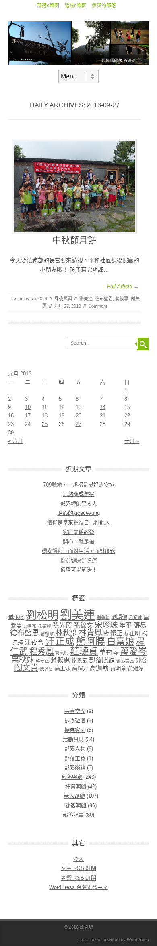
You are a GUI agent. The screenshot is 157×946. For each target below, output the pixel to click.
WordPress (138, 939)
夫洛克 (29, 626)
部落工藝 (74, 758)
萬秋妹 (22, 659)
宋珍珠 (106, 625)
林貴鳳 (90, 632)
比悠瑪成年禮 (78, 494)
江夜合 (34, 642)
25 (45, 424)
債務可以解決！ (78, 570)
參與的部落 (104, 5)
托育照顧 (75, 787)
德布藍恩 (104, 298)
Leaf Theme (89, 939)
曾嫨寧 (47, 633)
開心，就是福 (78, 541)
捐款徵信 (74, 720)
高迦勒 (99, 668)
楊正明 (132, 633)
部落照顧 (102, 660)
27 (78, 424)
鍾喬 (141, 660)
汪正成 (59, 641)
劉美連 (86, 298)
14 (102, 407)
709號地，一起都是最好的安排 (78, 485)
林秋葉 (66, 633)
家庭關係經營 (78, 532)
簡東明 (61, 652)
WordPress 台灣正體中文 (78, 887)
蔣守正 (42, 660)
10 (28, 407)
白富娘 (120, 641)
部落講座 (125, 660)
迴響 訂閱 (78, 878)
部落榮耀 (74, 768)
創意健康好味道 (78, 560)
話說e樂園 (75, 5)
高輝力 (80, 669)
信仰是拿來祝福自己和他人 (78, 522)
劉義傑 (103, 617)
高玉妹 (62, 669)
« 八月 (15, 441)
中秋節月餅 (74, 240)
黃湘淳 (135, 669)
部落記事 (73, 815)
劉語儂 (119, 617)
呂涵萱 (135, 617)
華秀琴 (109, 652)
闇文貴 (26, 667)
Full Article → (123, 286)
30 (11, 433)
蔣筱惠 (121, 298)
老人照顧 (74, 796)
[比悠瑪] (78, 62)
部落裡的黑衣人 (78, 504)
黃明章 (118, 669)
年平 (125, 625)
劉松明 (42, 615)
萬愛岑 (133, 651)
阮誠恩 (46, 668)
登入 (78, 859)
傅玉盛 (16, 617)
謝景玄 (79, 660)
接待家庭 (74, 730)
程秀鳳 (41, 651)
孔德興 (44, 626)
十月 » (131, 441)
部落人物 (74, 749)
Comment (97, 305)
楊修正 (113, 633)
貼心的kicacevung (79, 513)
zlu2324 (39, 298)
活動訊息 (73, 739)
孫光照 (62, 625)
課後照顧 (63, 298)
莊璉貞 (84, 651)
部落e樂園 (48, 5)
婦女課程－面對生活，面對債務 (78, 551)
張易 (140, 625)
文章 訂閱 (78, 868)
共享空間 (74, 711)
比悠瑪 (86, 927)
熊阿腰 (90, 641)
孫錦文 (83, 625)
